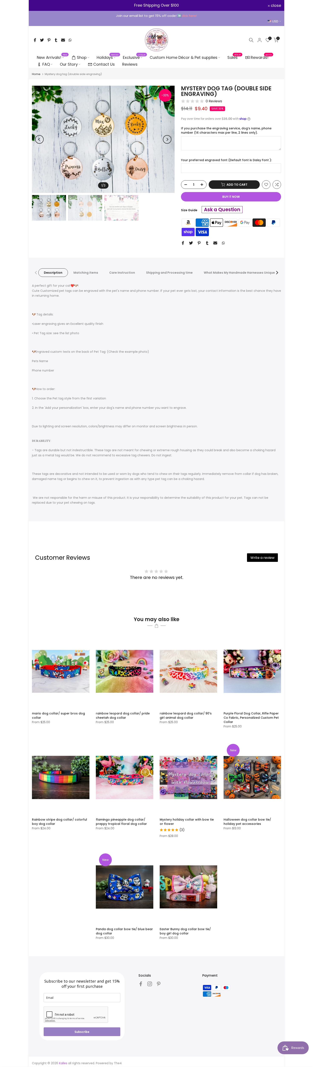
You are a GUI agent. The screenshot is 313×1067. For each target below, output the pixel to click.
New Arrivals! (52, 57)
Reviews (130, 64)
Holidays (108, 57)
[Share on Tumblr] (56, 40)
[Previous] (39, 139)
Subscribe (82, 1032)
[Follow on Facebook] (140, 983)
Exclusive (134, 57)
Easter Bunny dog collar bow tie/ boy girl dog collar (185, 931)
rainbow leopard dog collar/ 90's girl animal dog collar (186, 715)
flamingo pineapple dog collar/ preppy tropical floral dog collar (121, 821)
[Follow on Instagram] (149, 983)
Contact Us (104, 64)
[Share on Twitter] (42, 40)
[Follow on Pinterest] (158, 983)
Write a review (262, 557)
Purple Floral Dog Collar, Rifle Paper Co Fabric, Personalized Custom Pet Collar (251, 717)
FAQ (46, 64)
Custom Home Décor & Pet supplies (183, 57)
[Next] (167, 139)
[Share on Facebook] (35, 40)
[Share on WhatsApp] (70, 40)
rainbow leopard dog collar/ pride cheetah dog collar (123, 715)
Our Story (69, 64)
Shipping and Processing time (169, 272)
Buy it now (231, 197)
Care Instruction (122, 272)
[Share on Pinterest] (49, 40)
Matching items (85, 272)
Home (36, 74)
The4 (118, 1063)
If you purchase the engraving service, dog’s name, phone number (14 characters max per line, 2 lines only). (226, 130)
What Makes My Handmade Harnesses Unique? (240, 272)
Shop (82, 57)
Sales (234, 57)
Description (53, 272)
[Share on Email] (63, 40)
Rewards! (261, 57)
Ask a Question (222, 209)
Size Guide (189, 210)
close (39, 5)
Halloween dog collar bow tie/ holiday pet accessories (247, 821)
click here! (189, 15)
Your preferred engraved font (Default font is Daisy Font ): (226, 160)
